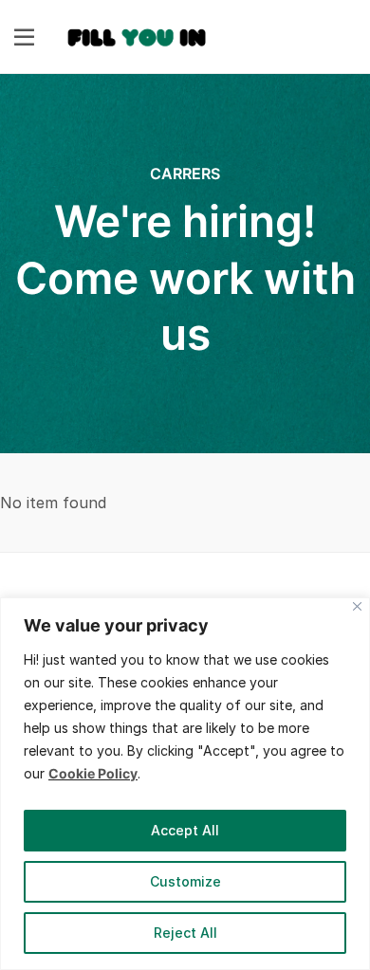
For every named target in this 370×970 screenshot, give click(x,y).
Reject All (185, 932)
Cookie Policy (93, 773)
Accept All (185, 830)
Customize (185, 881)
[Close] (357, 606)
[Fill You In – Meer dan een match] (137, 35)
